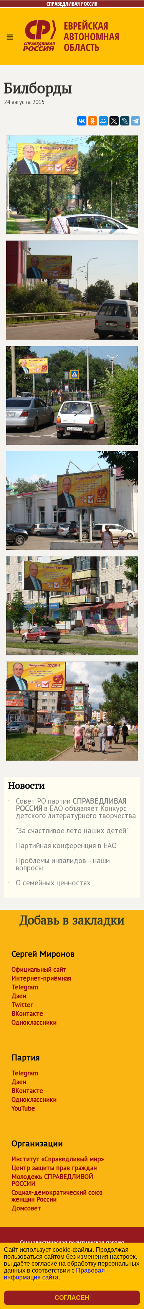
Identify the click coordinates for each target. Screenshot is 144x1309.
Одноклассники (34, 1022)
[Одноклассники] (92, 120)
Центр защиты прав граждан (54, 1167)
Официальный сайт (39, 969)
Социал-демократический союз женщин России (57, 1196)
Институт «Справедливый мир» (58, 1158)
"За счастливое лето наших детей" (68, 832)
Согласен (72, 1297)
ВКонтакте (27, 1013)
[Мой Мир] (103, 120)
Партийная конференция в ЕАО (62, 847)
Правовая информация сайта (54, 1274)
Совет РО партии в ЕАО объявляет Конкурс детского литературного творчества (72, 808)
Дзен (19, 995)
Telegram (25, 987)
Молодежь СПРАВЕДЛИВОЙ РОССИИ (52, 1180)
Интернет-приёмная (41, 978)
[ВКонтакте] (81, 120)
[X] (114, 120)
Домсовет (26, 1208)
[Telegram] (135, 120)
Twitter (22, 1004)
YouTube (23, 1108)
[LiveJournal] (124, 120)
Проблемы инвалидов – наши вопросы (59, 864)
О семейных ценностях (49, 884)
